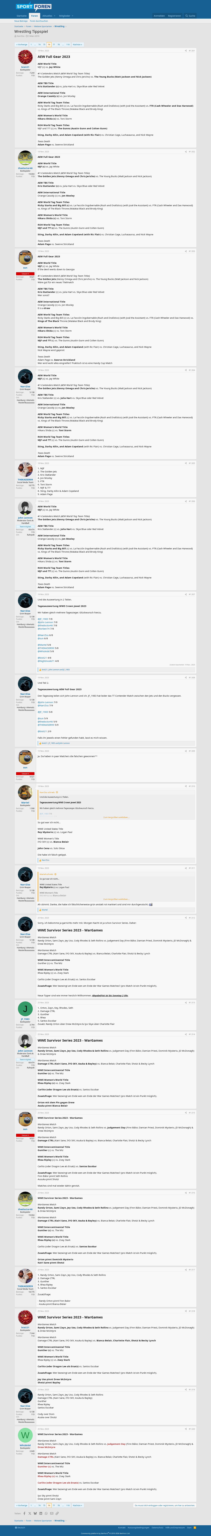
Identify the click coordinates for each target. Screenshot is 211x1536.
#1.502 (192, 151)
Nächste (76, 44)
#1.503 (192, 251)
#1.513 (192, 1002)
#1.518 (192, 1311)
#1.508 (192, 677)
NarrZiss (20, 36)
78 (58, 44)
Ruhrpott (30, 534)
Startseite (22, 15)
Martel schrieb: (46, 874)
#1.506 (192, 501)
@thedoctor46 (45, 625)
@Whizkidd (44, 651)
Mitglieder (64, 15)
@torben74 (44, 628)
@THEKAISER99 (46, 648)
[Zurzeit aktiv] (25, 514)
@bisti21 (42, 657)
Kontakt (122, 1527)
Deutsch (21, 1527)
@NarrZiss (43, 635)
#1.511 (192, 868)
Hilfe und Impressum (175, 1527)
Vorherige (22, 44)
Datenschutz (157, 1527)
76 (49, 44)
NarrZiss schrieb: (47, 792)
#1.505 (192, 463)
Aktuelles (47, 15)
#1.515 (192, 1112)
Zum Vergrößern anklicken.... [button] (116, 817)
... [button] (35, 44)
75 (44, 44)
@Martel (42, 644)
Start (189, 1527)
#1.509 (192, 751)
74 (39, 44)
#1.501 (192, 50)
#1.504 (192, 370)
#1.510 (192, 786)
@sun (41, 638)
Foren (34, 15)
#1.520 (192, 1429)
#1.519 (192, 1389)
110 (68, 44)
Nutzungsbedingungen (138, 1527)
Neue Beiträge (20, 21)
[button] (55, 16)
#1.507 (192, 594)
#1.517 (192, 1269)
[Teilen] (186, 51)
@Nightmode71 (46, 660)
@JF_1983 (43, 618)
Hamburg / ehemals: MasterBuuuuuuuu (25, 401)
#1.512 (192, 917)
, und (56, 669)
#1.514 (192, 1034)
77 (54, 44)
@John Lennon (45, 622)
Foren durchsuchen (39, 21)
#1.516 (192, 1192)
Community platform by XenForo (105, 1533)
